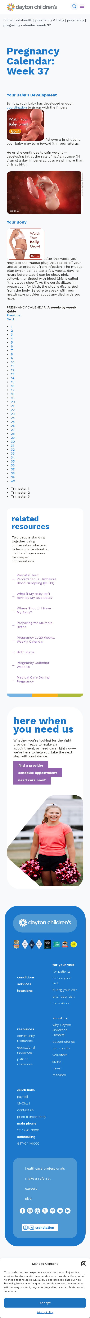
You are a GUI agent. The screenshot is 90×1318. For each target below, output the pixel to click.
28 (13, 434)
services (24, 984)
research (59, 1075)
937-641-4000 (28, 1143)
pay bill (22, 1097)
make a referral (37, 1178)
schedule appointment (37, 773)
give (28, 1198)
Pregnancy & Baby (49, 20)
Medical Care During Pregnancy (33, 679)
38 (13, 473)
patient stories (64, 1042)
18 (12, 394)
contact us (25, 1110)
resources (25, 1029)
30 (13, 442)
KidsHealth (23, 20)
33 (13, 453)
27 (13, 430)
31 (12, 445)
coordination (17, 107)
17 (12, 390)
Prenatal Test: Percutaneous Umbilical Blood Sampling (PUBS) (36, 579)
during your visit (65, 990)
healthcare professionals (45, 1168)
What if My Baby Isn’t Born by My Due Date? (35, 596)
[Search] (74, 6)
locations (25, 991)
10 (12, 362)
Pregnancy (75, 20)
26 (13, 426)
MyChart (23, 1103)
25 (13, 422)
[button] (84, 1264)
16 (12, 386)
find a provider (30, 765)
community (61, 1048)
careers (31, 1188)
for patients (62, 971)
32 (13, 449)
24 (13, 418)
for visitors (61, 1003)
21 (12, 406)
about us (60, 1018)
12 (12, 370)
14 (12, 378)
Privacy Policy (45, 1312)
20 (13, 402)
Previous (14, 315)
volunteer (60, 1055)
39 (13, 477)
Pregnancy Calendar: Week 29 (33, 665)
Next (10, 319)
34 (13, 457)
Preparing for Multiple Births (35, 625)
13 (12, 374)
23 (13, 414)
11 (12, 366)
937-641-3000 (28, 1130)
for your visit (63, 965)
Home (8, 20)
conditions (26, 977)
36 (13, 465)
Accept (45, 1303)
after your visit (64, 996)
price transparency (31, 1117)
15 (12, 382)
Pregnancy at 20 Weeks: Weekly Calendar (36, 639)
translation (44, 1228)
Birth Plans (25, 652)
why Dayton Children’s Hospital (62, 1030)
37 (13, 469)
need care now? (32, 780)
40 (13, 481)
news (57, 1068)
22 (13, 410)
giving (57, 1062)
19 (12, 398)
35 (13, 461)
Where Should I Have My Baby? (34, 610)
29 (13, 438)
